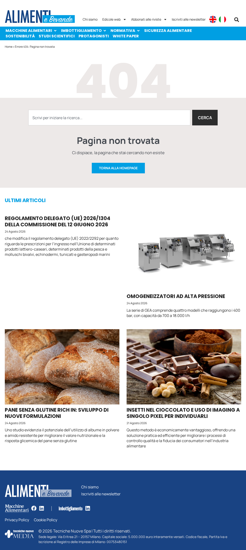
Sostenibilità (20, 36)
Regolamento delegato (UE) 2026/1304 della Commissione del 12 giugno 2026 (57, 221)
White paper (126, 36)
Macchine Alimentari (29, 30)
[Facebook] (34, 508)
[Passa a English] (212, 19)
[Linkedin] (41, 508)
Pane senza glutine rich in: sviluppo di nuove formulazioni (57, 412)
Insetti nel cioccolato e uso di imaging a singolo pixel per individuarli (183, 412)
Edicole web (111, 19)
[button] (236, 19)
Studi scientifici (57, 36)
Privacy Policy (17, 520)
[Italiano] (222, 19)
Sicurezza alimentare (168, 30)
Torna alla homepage (118, 168)
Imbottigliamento (81, 30)
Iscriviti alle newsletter (189, 19)
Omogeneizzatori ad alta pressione (176, 296)
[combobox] (109, 117)
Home (8, 47)
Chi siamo (90, 19)
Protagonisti (94, 36)
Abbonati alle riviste (146, 19)
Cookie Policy (45, 520)
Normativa (123, 30)
